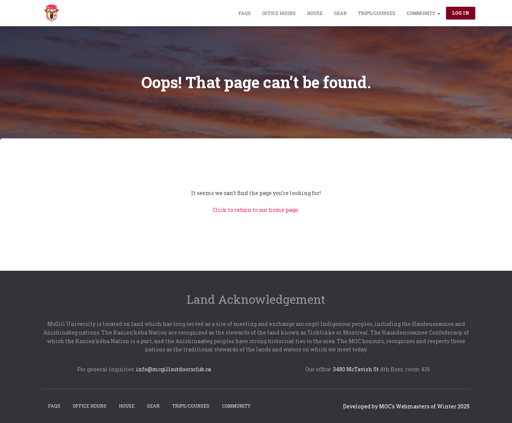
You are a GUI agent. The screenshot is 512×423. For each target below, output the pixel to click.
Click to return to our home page (255, 209)
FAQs (244, 13)
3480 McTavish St (356, 369)
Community (422, 13)
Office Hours (279, 13)
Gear (340, 13)
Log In (460, 13)
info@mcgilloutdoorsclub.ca (173, 369)
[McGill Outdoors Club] (52, 13)
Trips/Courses (376, 13)
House (315, 13)
